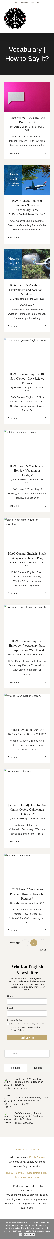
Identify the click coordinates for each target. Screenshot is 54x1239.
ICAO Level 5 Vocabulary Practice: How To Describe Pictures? (27, 862)
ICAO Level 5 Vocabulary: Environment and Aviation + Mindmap (27, 258)
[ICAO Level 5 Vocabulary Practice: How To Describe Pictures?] (27, 868)
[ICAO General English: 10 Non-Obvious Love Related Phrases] (27, 353)
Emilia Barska (20, 127)
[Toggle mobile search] (43, 12)
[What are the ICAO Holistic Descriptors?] (27, 97)
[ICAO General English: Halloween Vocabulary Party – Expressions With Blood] (27, 620)
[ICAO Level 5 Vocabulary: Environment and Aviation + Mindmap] (27, 264)
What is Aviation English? (27, 706)
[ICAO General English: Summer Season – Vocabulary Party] (27, 180)
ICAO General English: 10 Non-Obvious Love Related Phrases (27, 348)
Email (10, 1008)
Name (10, 996)
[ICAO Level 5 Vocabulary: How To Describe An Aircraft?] (8, 1096)
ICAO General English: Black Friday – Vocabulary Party (27, 528)
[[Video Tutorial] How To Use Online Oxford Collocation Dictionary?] (27, 784)
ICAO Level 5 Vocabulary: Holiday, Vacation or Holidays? (27, 440)
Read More (13, 153)
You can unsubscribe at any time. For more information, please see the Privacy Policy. (27, 1027)
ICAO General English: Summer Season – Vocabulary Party (27, 175)
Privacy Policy (14, 1020)
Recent (38, 1067)
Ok (21, 1234)
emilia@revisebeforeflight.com (27, 2)
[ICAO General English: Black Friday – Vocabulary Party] (27, 533)
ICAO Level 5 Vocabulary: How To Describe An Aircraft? (31, 1099)
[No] (50, 1228)
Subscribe (27, 1037)
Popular (15, 1067)
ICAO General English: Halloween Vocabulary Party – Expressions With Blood (27, 614)
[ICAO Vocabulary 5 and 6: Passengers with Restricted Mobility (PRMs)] (8, 1115)
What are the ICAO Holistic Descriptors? (27, 92)
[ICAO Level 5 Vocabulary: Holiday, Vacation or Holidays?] (27, 445)
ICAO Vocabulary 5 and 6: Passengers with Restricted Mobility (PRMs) (29, 1116)
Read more (29, 1234)
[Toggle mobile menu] (48, 12)
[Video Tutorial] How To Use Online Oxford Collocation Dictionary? (27, 778)
